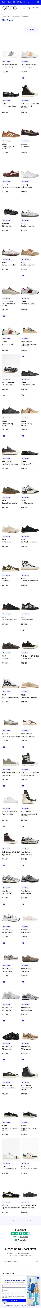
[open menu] (37, 8)
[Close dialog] (38, 1278)
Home (4, 17)
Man (9, 17)
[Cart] (33, 8)
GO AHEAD (14, 1300)
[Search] (24, 8)
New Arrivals (16, 17)
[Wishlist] (29, 8)
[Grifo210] (10, 9)
